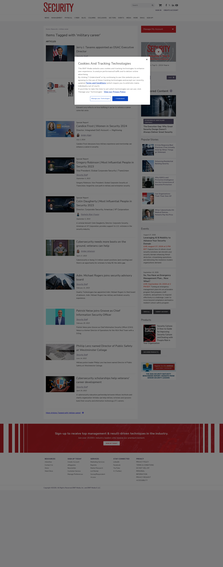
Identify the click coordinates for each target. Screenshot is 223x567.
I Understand (120, 98)
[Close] (146, 59)
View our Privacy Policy (115, 92)
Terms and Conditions (96, 83)
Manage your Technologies (100, 98)
